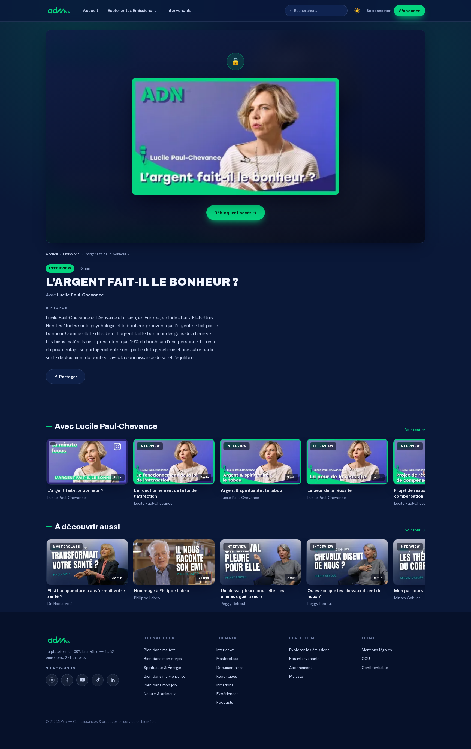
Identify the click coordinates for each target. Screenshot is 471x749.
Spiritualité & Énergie (162, 667)
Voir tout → (415, 429)
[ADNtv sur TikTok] (98, 680)
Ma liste (296, 676)
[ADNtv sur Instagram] (52, 680)
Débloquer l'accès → (235, 213)
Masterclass (227, 658)
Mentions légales (377, 649)
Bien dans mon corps (163, 658)
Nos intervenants (304, 658)
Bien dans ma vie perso (165, 676)
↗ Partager (65, 377)
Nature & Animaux (160, 693)
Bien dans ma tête (160, 649)
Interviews (225, 649)
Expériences (227, 693)
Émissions (71, 253)
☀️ (357, 11)
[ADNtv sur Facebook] (67, 680)
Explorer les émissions (309, 649)
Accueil (90, 10)
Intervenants (178, 10)
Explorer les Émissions (132, 10)
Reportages (226, 676)
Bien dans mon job (160, 684)
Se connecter (379, 10)
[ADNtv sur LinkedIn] (113, 680)
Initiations (224, 684)
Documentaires (229, 667)
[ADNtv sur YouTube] (82, 680)
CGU (366, 658)
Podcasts (224, 702)
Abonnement (300, 667)
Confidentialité (375, 667)
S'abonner (409, 11)
